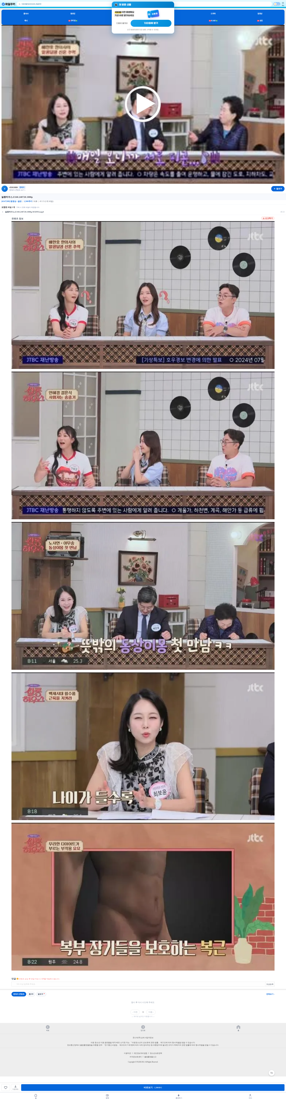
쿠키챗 (73, 20)
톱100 (26, 13)
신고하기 (269, 218)
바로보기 (153, 1087)
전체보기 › (270, 994)
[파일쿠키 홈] (8, 4)
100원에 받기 (151, 23)
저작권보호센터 (136, 1057)
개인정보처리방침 (140, 1053)
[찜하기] (5, 1087)
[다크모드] (276, 4)
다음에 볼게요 (122, 23)
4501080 (13, 187)
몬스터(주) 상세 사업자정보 (143, 1038)
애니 (26, 20)
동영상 (260, 13)
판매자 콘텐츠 (18, 994)
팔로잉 (72, 13)
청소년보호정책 (156, 1053)
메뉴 (283, 5)
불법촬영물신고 (150, 1057)
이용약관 (127, 1053)
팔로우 (40, 994)
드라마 (213, 13)
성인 (260, 20)
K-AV (213, 20)
